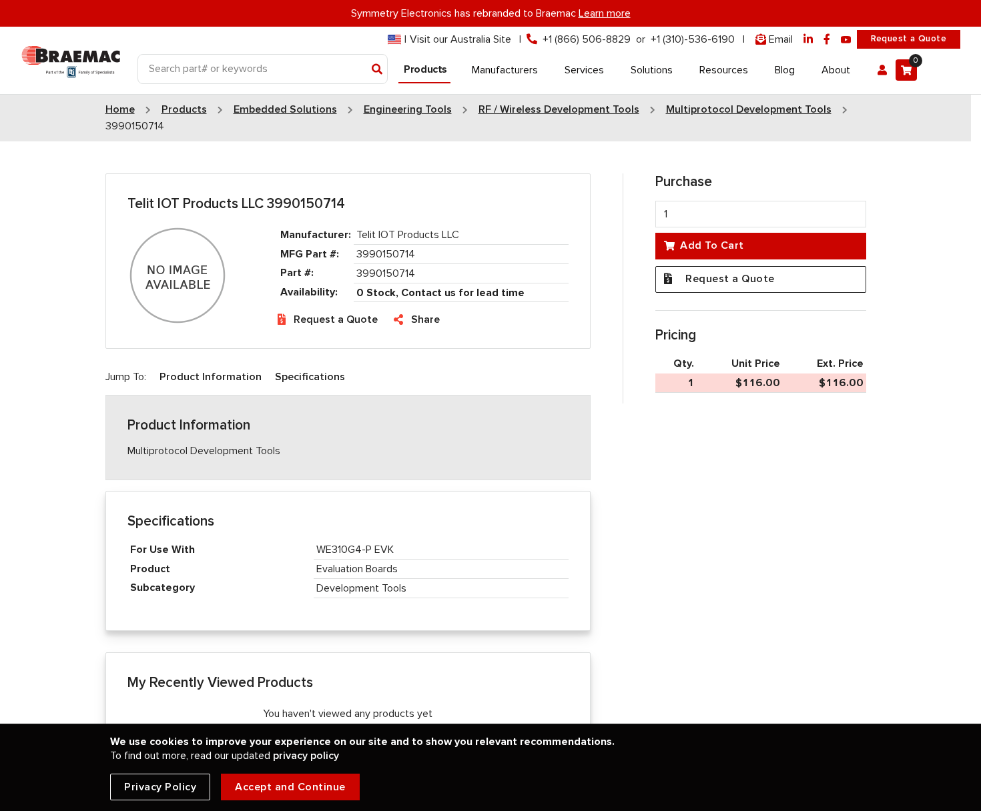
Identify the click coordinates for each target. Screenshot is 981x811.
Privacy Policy (160, 787)
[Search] (377, 70)
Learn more (605, 13)
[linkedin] (808, 40)
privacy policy (306, 755)
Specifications (310, 376)
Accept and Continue (290, 787)
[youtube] (846, 40)
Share (425, 319)
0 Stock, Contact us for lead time (440, 293)
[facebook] (827, 40)
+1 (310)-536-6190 (693, 39)
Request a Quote (908, 38)
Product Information (210, 376)
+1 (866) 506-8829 (587, 39)
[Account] (882, 70)
